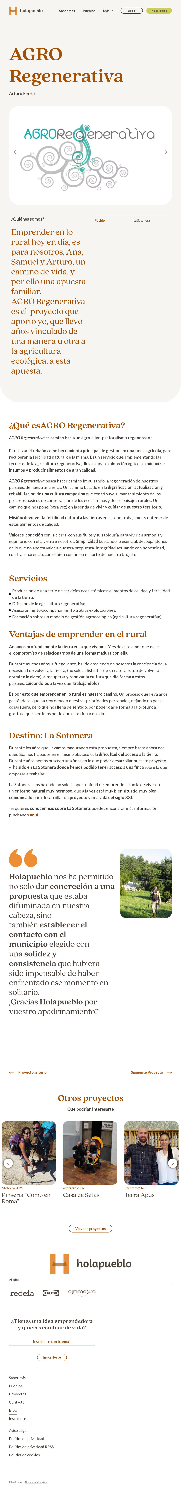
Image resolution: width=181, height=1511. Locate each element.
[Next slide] (166, 152)
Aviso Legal (18, 1430)
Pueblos (89, 11)
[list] (90, 152)
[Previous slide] (15, 152)
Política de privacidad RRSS (31, 1446)
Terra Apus (139, 1194)
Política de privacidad (26, 1438)
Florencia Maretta (36, 1482)
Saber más (67, 11)
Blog (131, 10)
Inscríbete (159, 10)
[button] (8, 1163)
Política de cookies (24, 1455)
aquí (34, 814)
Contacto (17, 1402)
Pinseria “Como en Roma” (26, 1197)
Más (106, 11)
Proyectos (17, 1394)
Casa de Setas (81, 1194)
